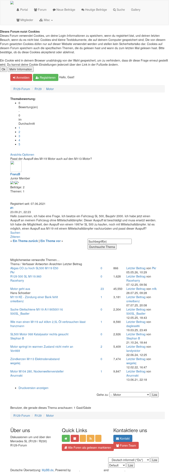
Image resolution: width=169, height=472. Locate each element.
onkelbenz (17, 301)
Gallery (135, 9)
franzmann (17, 326)
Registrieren (47, 77)
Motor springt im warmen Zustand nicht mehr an (41, 346)
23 (102, 289)
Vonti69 (15, 351)
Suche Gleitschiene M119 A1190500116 (36, 309)
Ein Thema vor (50, 241)
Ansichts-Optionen (22, 154)
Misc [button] (47, 20)
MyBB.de (48, 470)
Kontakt (124, 438)
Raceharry (17, 280)
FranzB (15, 174)
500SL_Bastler (19, 313)
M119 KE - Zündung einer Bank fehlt (34, 297)
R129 (38, 89)
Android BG (116, 470)
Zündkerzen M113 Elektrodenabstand (35, 359)
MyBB (75, 470)
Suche (120, 9)
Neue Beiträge (65, 9)
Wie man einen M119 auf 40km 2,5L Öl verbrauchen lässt (48, 322)
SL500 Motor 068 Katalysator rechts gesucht (39, 334)
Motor (50, 89)
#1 (12, 208)
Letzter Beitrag (136, 268)
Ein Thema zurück (25, 241)
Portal (23, 9)
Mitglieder (26, 20)
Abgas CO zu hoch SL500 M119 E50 (34, 268)
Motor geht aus (20, 289)
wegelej (15, 363)
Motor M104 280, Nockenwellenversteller (37, 371)
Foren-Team (127, 445)
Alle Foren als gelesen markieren (89, 447)
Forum (42, 9)
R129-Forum (21, 89)
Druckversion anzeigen (33, 388)
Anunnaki (16, 375)
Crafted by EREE (92, 470)
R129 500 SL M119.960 (25, 276)
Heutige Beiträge (95, 9)
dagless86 (133, 326)
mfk (154, 289)
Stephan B (17, 338)
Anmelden (22, 77)
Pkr (12, 272)
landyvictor (133, 351)
